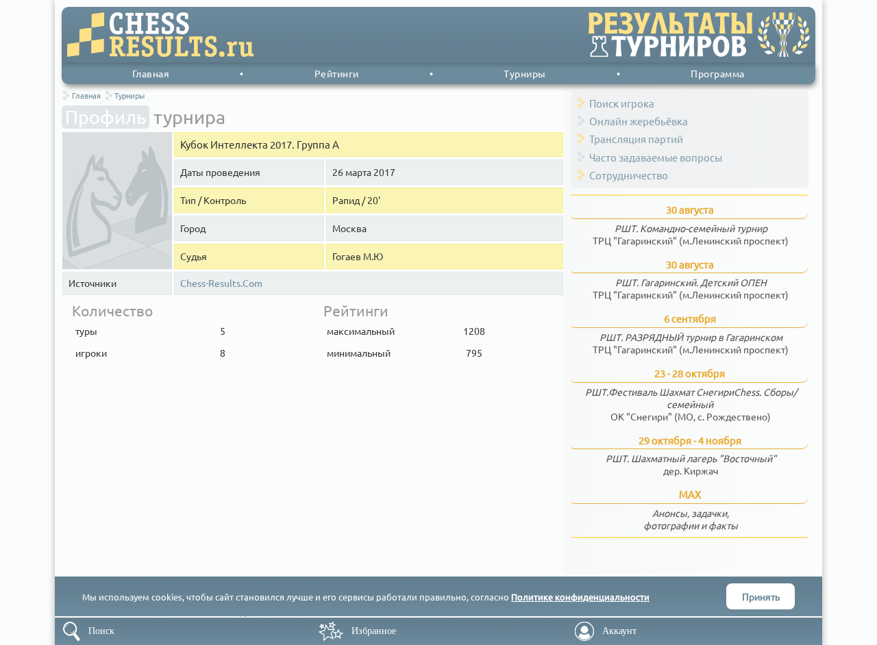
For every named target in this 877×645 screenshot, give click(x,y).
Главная (151, 73)
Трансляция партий (636, 138)
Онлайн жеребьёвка (638, 120)
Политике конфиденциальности (580, 597)
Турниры (525, 73)
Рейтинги (336, 73)
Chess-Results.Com (221, 283)
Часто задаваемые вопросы (655, 157)
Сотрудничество (628, 174)
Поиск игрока (621, 103)
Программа (718, 73)
